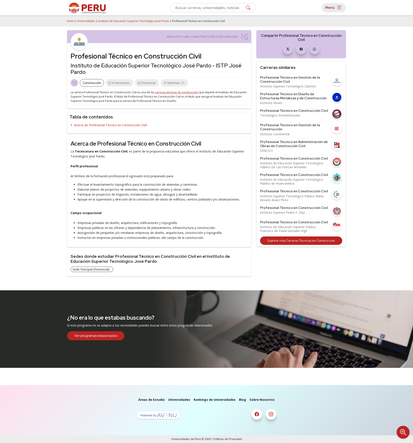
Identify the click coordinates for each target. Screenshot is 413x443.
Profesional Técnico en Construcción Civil (294, 111)
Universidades (86, 21)
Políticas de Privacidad (227, 439)
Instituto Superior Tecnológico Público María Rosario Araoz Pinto (292, 198)
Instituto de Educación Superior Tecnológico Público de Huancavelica (291, 181)
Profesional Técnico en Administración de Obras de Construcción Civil (294, 144)
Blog (242, 400)
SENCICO (266, 151)
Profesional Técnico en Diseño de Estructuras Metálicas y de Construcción (293, 96)
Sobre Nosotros (262, 400)
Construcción (92, 83)
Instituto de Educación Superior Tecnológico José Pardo (133, 21)
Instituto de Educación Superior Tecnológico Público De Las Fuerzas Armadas (291, 165)
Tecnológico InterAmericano (280, 115)
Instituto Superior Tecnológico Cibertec (288, 86)
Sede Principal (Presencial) (90, 269)
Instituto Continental (275, 134)
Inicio (70, 21)
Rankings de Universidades (215, 400)
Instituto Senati (271, 103)
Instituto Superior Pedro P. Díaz (282, 213)
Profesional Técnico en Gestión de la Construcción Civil (290, 79)
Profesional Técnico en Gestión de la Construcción (290, 127)
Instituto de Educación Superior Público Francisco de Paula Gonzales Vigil (288, 229)
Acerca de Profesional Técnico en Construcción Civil (110, 125)
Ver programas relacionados (95, 335)
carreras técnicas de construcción (176, 92)
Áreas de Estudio (151, 400)
